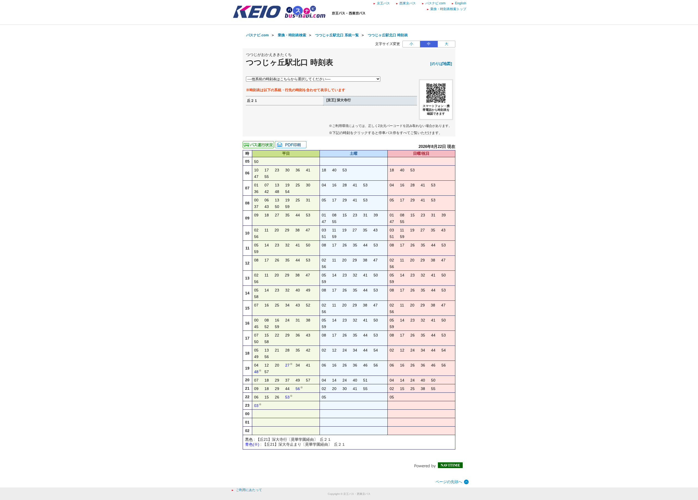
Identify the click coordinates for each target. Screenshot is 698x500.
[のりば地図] (441, 63)
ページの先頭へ (448, 482)
